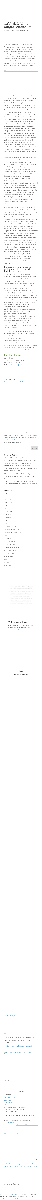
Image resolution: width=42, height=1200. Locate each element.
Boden (6, 505)
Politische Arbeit (9, 541)
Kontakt (29, 1166)
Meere (6, 523)
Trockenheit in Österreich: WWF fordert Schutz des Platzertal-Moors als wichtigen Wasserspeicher (20, 909)
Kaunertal (7, 517)
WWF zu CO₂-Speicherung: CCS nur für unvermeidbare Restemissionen (20, 691)
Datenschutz (31, 1164)
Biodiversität (8, 499)
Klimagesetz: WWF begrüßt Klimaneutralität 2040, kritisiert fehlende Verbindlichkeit (21, 834)
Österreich (7, 538)
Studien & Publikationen (12, 547)
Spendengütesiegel (10, 1122)
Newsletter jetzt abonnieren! (19, 1046)
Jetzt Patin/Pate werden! (21, 610)
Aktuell (22, 1166)
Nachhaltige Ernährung (12, 529)
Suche (36, 1166)
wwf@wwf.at (8, 1100)
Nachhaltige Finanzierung (12, 532)
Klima (6, 520)
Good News (8, 511)
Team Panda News (10, 550)
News (6, 535)
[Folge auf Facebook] (5, 1050)
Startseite (3, 1194)
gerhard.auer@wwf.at (16, 365)
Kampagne (7, 514)
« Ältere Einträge (9, 1016)
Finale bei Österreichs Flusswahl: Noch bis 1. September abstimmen (20, 727)
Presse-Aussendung (21, 31)
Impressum (21, 1164)
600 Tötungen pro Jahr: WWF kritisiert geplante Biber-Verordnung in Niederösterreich (20, 799)
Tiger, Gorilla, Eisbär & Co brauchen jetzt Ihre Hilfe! (21, 587)
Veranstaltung (8, 556)
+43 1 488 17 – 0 (9, 1098)
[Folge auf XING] (17, 1050)
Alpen (6, 493)
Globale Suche (11, 440)
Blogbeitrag (8, 502)
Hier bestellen (17, 630)
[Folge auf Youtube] (9, 1050)
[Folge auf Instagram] (13, 1050)
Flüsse (6, 508)
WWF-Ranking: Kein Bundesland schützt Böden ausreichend (20, 946)
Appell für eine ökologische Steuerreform (17, 382)
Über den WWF (9, 553)
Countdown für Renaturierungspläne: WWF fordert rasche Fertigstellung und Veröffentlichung (20, 987)
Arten (6, 496)
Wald (6, 559)
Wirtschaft (7, 562)
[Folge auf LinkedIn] (21, 1050)
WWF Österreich (11, 1164)
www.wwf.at (8, 1102)
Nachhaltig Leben (10, 526)
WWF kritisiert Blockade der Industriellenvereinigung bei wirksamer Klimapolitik (20, 874)
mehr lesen (10, 711)
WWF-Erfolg (8, 565)
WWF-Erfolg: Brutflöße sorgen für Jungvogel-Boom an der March (18, 763)
